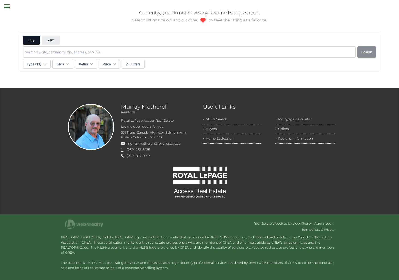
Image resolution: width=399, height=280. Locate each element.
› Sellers (282, 129)
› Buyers (210, 129)
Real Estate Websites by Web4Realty (283, 223)
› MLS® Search (215, 119)
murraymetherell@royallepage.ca (154, 143)
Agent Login (324, 223)
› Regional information (294, 138)
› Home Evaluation (218, 138)
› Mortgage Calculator (293, 119)
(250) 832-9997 (138, 156)
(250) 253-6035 (138, 150)
